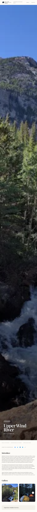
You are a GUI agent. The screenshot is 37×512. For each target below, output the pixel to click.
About (27, 2)
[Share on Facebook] (15, 447)
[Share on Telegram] (23, 447)
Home (10, 2)
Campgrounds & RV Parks (16, 442)
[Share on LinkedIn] (20, 447)
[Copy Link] (25, 447)
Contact (33, 2)
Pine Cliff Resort (5, 442)
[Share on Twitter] (18, 447)
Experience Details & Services (11, 507)
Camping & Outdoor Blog (17, 2)
